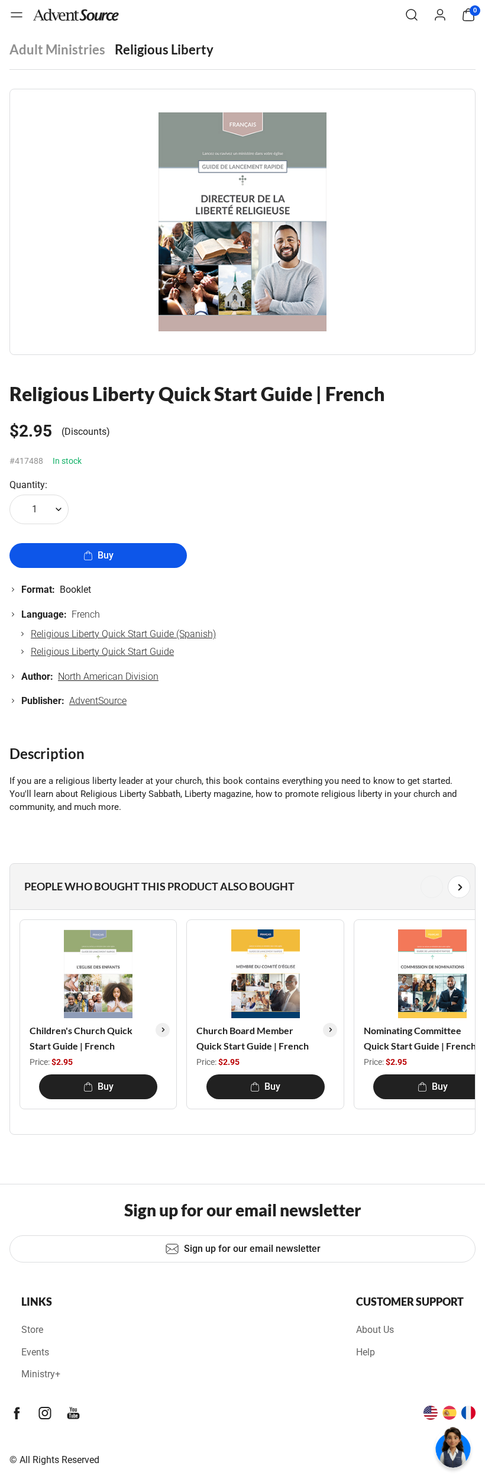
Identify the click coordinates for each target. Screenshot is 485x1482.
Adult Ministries (57, 49)
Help (365, 1352)
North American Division (108, 676)
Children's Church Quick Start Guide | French (81, 1038)
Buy (106, 555)
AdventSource (98, 700)
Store (32, 1329)
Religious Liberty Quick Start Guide (102, 651)
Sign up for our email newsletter (252, 1248)
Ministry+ (40, 1374)
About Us (375, 1329)
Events (35, 1352)
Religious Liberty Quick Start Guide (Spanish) (123, 634)
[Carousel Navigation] (240, 887)
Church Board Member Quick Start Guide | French (252, 1038)
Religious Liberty (164, 49)
